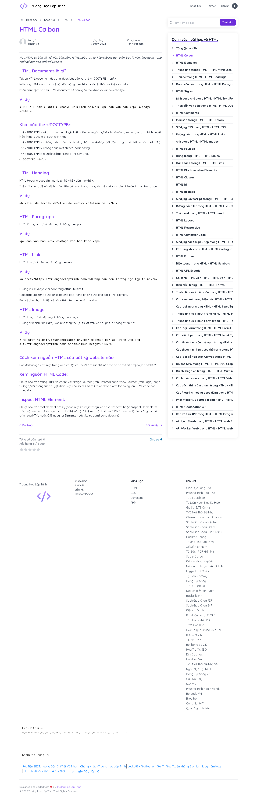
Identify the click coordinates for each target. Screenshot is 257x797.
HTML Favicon (185, 148)
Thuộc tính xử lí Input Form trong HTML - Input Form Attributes (204, 321)
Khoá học (195, 6)
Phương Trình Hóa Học (200, 493)
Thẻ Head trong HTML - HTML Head (200, 213)
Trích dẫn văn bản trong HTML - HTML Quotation (204, 105)
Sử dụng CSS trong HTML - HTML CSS (201, 127)
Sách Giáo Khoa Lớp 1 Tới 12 (204, 532)
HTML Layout (185, 220)
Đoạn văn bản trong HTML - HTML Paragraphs (204, 84)
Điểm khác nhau (196, 610)
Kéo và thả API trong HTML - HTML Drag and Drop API (204, 414)
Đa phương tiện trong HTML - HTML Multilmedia (204, 371)
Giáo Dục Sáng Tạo (198, 488)
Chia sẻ (155, 439)
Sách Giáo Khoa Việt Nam (202, 522)
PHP (133, 502)
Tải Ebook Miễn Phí (198, 620)
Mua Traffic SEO (196, 649)
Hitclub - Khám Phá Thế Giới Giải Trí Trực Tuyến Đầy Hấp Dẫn (62, 771)
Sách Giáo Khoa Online (201, 527)
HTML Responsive (188, 227)
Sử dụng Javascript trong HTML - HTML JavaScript (204, 199)
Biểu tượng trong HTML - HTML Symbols (203, 263)
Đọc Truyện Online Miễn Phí (203, 630)
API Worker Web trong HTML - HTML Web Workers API (204, 428)
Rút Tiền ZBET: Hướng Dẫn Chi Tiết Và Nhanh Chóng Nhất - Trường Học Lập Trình (74, 766)
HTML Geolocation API (191, 407)
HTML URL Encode (188, 270)
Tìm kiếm (227, 22)
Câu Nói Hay (194, 679)
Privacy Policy (84, 493)
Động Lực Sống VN (198, 674)
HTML (65, 20)
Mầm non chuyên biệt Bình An (205, 566)
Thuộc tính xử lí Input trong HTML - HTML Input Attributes (204, 313)
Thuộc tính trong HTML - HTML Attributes (203, 70)
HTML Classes (185, 177)
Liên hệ (225, 6)
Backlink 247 (194, 595)
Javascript (138, 497)
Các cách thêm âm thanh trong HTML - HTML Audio (204, 385)
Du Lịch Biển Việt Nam (200, 591)
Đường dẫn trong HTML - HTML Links (200, 134)
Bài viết (211, 6)
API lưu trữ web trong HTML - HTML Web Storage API (204, 421)
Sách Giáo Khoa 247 (199, 605)
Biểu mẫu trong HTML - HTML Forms (200, 285)
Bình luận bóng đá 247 (200, 615)
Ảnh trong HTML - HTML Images (197, 141)
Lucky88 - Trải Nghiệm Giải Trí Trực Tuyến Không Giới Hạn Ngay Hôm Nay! (174, 766)
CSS (133, 493)
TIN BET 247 (193, 639)
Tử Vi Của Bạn (195, 625)
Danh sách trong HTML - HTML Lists (200, 163)
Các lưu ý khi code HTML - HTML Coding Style (204, 249)
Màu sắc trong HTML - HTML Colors (200, 120)
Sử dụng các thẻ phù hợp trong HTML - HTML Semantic (204, 242)
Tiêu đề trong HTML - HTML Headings (201, 77)
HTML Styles (184, 91)
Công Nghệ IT (195, 703)
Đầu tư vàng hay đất (199, 561)
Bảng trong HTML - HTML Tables (198, 156)
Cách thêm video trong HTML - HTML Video (204, 378)
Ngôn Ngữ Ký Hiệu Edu (200, 669)
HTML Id (181, 184)
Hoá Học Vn (194, 659)
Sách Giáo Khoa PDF (199, 600)
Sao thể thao (194, 556)
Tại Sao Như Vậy (197, 576)
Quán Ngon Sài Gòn (199, 708)
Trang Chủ (31, 20)
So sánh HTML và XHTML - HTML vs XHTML (204, 278)
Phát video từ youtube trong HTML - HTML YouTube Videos (204, 399)
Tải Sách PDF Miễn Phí (200, 551)
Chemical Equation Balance (204, 517)
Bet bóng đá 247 (196, 644)
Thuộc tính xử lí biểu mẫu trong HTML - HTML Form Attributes (204, 292)
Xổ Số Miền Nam (196, 546)
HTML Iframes (185, 191)
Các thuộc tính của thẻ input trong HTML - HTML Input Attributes (204, 342)
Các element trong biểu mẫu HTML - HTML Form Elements (204, 299)
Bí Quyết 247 (194, 635)
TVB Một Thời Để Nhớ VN (202, 664)
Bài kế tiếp (154, 425)
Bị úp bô (191, 698)
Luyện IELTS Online (198, 571)
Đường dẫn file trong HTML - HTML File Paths (204, 206)
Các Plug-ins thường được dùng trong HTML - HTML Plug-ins (204, 392)
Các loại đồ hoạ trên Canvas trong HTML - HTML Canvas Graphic (204, 356)
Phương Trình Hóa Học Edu (203, 688)
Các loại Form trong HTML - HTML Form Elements (204, 328)
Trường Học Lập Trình (200, 542)
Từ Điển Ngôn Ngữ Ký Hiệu (203, 502)
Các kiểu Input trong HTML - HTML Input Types (204, 335)
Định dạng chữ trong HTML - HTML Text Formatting (204, 98)
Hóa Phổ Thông (196, 537)
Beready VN (194, 693)
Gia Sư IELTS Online (198, 507)
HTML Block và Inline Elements (196, 170)
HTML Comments (187, 113)
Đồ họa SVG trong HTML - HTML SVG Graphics (204, 364)
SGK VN (191, 684)
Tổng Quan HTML (187, 48)
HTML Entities (185, 256)
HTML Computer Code (191, 235)
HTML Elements (186, 62)
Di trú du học (194, 654)
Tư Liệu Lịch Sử (195, 497)
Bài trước (26, 425)
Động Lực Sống (196, 581)
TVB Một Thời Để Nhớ (199, 512)
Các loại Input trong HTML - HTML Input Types (204, 306)
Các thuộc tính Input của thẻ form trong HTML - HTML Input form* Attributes (204, 349)
